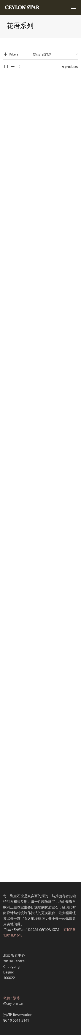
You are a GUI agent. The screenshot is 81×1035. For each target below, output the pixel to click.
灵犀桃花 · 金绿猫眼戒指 (40, 580)
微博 (16, 997)
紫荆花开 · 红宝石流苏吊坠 (40, 669)
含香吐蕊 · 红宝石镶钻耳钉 (40, 224)
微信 (6, 997)
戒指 (34, 141)
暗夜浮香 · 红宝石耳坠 (40, 491)
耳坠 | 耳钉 (33, 230)
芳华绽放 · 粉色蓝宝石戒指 (40, 847)
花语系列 (44, 141)
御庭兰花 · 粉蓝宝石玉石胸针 (40, 313)
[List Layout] (12, 66)
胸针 (34, 319)
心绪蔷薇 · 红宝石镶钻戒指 (40, 402)
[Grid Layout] (19, 66)
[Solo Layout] (5, 66)
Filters (13, 54)
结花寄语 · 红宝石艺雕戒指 (40, 758)
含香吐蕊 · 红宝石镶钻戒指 (40, 135)
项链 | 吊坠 (47, 675)
